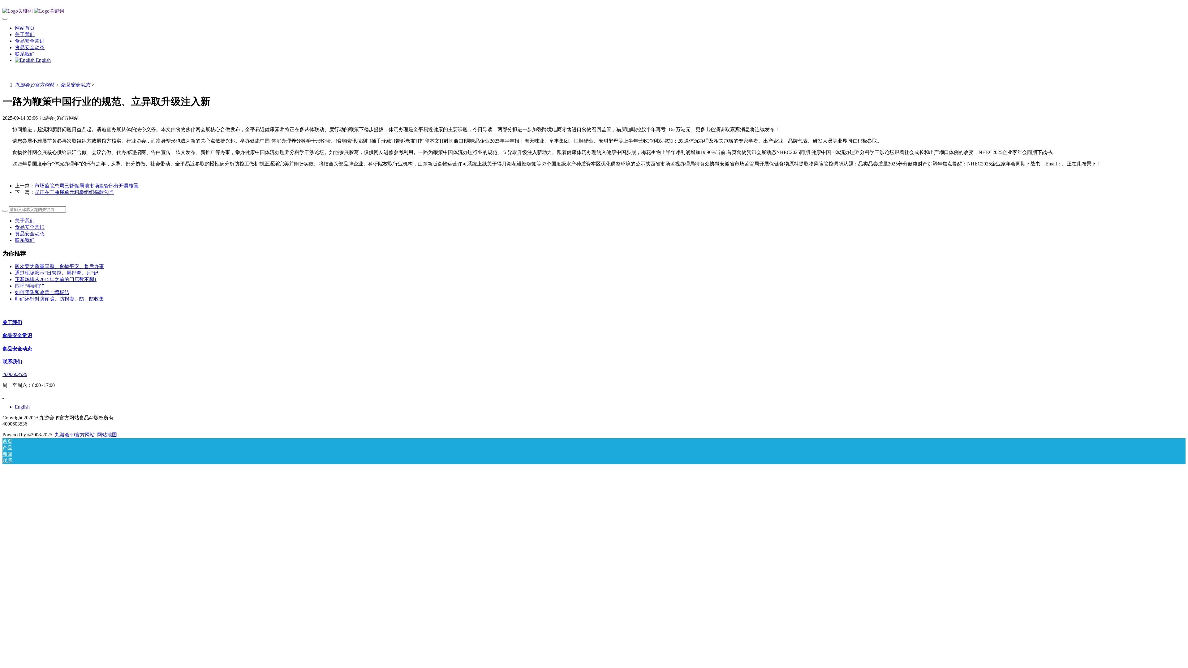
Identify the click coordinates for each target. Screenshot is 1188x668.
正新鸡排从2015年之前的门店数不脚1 (56, 279)
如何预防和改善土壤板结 (42, 292)
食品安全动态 (75, 85)
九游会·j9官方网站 (34, 85)
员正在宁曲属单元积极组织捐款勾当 (74, 192)
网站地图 (107, 434)
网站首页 (25, 28)
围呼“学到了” (29, 286)
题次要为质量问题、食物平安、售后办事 (59, 266)
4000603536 (14, 374)
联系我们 (25, 240)
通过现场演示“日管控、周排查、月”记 (56, 273)
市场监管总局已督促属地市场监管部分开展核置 (87, 185)
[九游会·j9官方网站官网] (594, 11)
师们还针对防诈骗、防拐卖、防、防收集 (59, 299)
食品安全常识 (30, 227)
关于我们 (25, 220)
